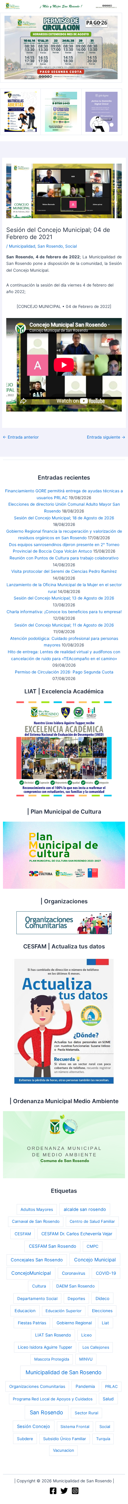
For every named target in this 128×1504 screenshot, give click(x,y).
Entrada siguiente (106, 437)
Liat (105, 1322)
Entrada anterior (21, 437)
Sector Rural (86, 1412)
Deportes (76, 1298)
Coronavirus (73, 1273)
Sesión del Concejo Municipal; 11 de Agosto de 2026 (64, 625)
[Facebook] (53, 1490)
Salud (108, 1398)
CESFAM (23, 1233)
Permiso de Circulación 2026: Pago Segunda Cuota (64, 672)
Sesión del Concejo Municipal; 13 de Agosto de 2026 (64, 598)
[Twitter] (64, 1490)
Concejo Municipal (95, 1260)
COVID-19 (106, 1273)
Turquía (103, 1438)
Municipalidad (22, 246)
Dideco (102, 1298)
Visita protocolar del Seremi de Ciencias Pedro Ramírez (64, 571)
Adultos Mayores (37, 1209)
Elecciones (102, 1310)
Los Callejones (95, 1347)
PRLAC (111, 1386)
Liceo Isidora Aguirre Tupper (45, 1347)
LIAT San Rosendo (53, 1334)
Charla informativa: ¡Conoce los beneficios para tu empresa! (64, 611)
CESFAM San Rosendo (52, 1246)
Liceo (86, 1335)
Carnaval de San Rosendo (36, 1221)
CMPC (93, 1246)
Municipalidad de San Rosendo (64, 1372)
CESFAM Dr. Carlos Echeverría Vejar (76, 1233)
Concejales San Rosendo (37, 1260)
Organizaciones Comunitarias (37, 1386)
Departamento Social (37, 1298)
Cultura (39, 1286)
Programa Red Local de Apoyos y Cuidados (53, 1399)
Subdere (25, 1438)
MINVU (86, 1359)
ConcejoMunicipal (31, 1273)
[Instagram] (75, 1490)
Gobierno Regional (74, 1322)
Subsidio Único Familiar (64, 1438)
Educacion (25, 1310)
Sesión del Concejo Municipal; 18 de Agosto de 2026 (64, 517)
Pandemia (85, 1386)
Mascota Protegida (51, 1359)
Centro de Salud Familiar (92, 1221)
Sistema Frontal (74, 1426)
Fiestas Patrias (32, 1322)
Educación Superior (64, 1310)
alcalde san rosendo (85, 1209)
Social (71, 246)
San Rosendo (50, 246)
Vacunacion (63, 1450)
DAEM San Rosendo (75, 1286)
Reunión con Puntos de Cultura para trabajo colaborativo (64, 558)
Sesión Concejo (33, 1426)
